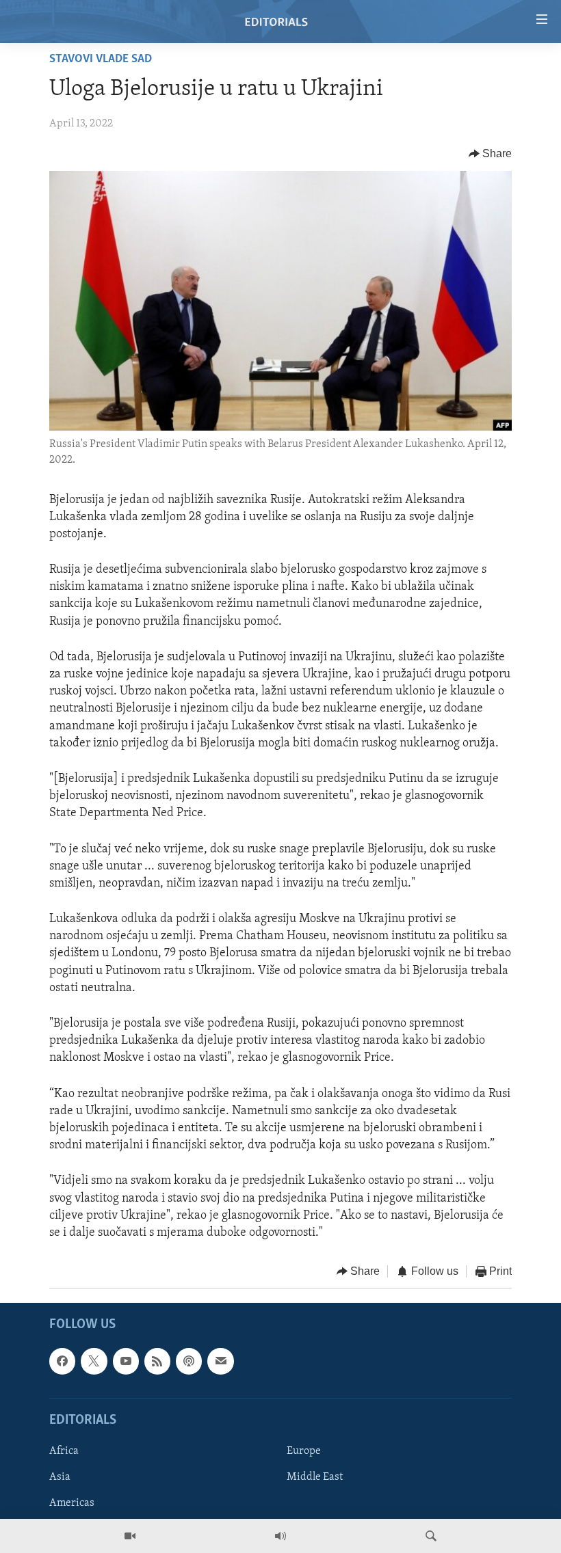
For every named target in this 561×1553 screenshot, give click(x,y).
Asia (59, 1477)
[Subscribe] (220, 1361)
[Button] (490, 154)
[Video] (130, 1536)
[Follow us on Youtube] (126, 1361)
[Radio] (280, 1536)
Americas (71, 1503)
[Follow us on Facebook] (62, 1361)
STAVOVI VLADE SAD (100, 59)
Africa (64, 1451)
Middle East (315, 1477)
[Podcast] (189, 1361)
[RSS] (157, 1361)
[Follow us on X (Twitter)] (94, 1361)
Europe (304, 1451)
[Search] (431, 1536)
